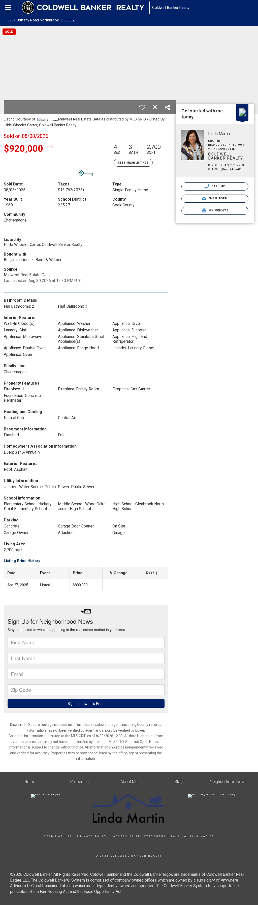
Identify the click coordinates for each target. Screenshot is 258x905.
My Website (218, 210)
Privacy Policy (92, 836)
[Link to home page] (85, 7)
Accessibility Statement (139, 836)
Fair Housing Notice (192, 836)
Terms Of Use (58, 836)
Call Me (217, 186)
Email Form (217, 198)
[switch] (142, 107)
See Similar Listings (133, 162)
